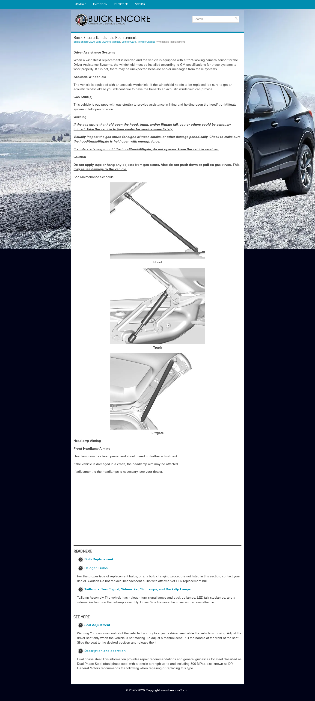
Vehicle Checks (146, 41)
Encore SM (121, 4)
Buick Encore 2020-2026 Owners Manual (97, 41)
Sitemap (140, 4)
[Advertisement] (157, 509)
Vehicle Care (129, 41)
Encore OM (100, 4)
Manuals (80, 4)
